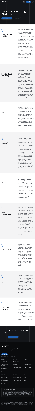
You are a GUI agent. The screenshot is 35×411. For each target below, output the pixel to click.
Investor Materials (4, 368)
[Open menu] (33, 2)
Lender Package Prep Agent (28, 364)
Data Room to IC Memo (27, 362)
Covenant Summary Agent (27, 367)
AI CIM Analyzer (26, 361)
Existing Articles (3, 383)
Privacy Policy (15, 384)
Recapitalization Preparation (17, 367)
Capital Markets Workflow (5, 362)
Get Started (28, 1)
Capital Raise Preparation (16, 361)
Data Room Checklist (4, 380)
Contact (25, 377)
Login (24, 1)
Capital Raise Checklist (4, 377)
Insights (25, 380)
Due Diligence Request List (5, 382)
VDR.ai (2, 371)
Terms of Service (15, 383)
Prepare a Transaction (27, 382)
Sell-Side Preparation (16, 362)
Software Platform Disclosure (17, 377)
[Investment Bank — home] (4, 1)
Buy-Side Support (15, 364)
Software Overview (4, 361)
